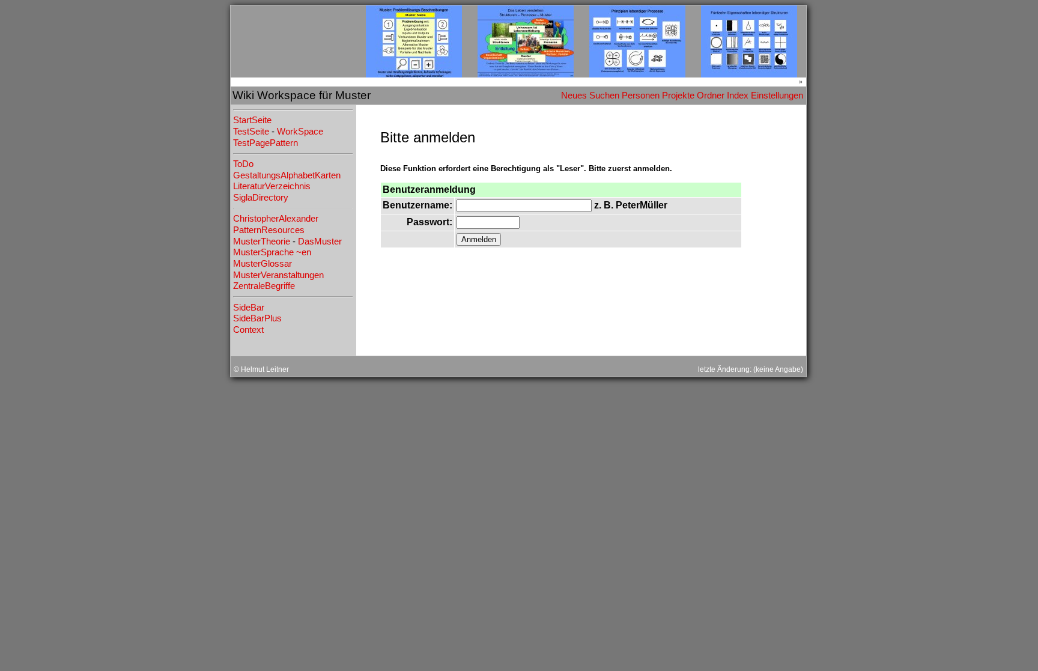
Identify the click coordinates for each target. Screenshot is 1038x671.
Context (248, 330)
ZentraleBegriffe (264, 286)
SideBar (248, 307)
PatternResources (269, 230)
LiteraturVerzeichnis (272, 186)
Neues (574, 95)
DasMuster (320, 241)
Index (737, 95)
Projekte (678, 95)
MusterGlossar (262, 264)
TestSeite (251, 131)
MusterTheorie (261, 241)
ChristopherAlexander (275, 218)
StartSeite (252, 120)
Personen (641, 95)
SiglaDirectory (260, 197)
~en (303, 252)
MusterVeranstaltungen (278, 275)
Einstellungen (777, 95)
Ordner (710, 95)
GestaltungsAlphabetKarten (287, 175)
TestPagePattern (265, 143)
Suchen (604, 95)
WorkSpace (300, 131)
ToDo (243, 164)
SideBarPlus (257, 318)
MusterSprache (263, 252)
